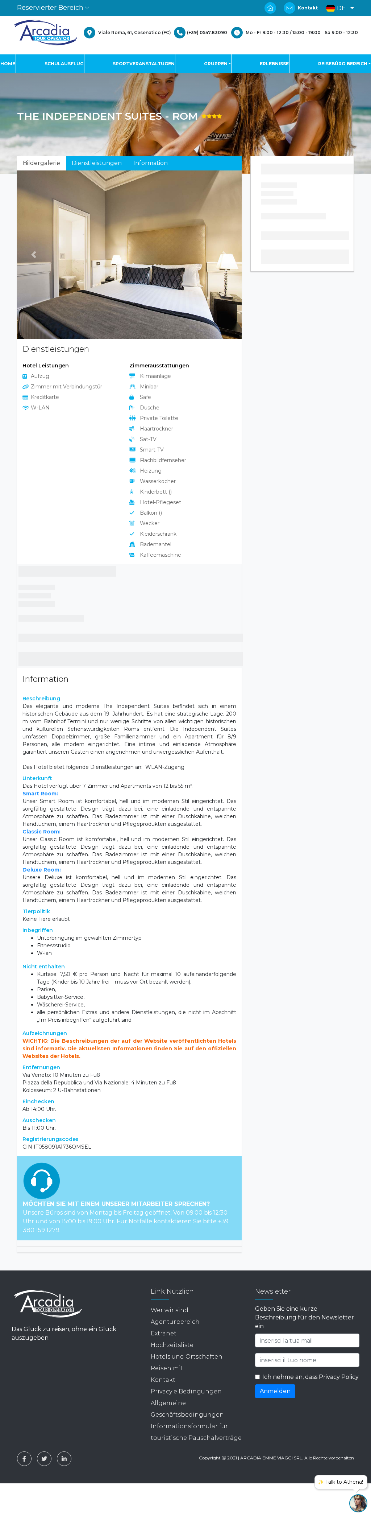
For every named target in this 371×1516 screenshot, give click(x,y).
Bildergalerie (41, 163)
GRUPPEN (216, 63)
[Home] (45, 32)
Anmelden (275, 1391)
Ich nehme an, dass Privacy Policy (310, 1376)
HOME (7, 63)
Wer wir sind (169, 1310)
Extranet (163, 1333)
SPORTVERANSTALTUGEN (144, 63)
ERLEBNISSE (274, 63)
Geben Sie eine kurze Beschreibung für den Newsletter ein (304, 1317)
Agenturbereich (175, 1321)
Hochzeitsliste (172, 1345)
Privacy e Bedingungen (186, 1391)
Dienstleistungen (97, 163)
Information (150, 163)
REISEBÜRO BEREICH (342, 63)
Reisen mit (167, 1368)
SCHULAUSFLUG (64, 63)
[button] (338, 8)
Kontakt (308, 8)
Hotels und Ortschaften (186, 1356)
